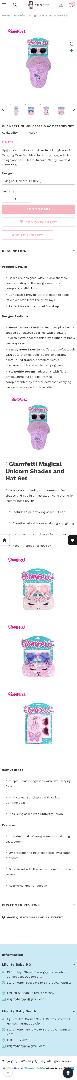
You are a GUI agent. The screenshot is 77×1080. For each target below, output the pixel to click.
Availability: (10, 132)
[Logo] (38, 4)
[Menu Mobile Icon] (4, 5)
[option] (38, 59)
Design (8, 173)
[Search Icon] (15, 5)
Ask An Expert (50, 917)
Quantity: (8, 191)
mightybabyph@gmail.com (26, 999)
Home (6, 15)
